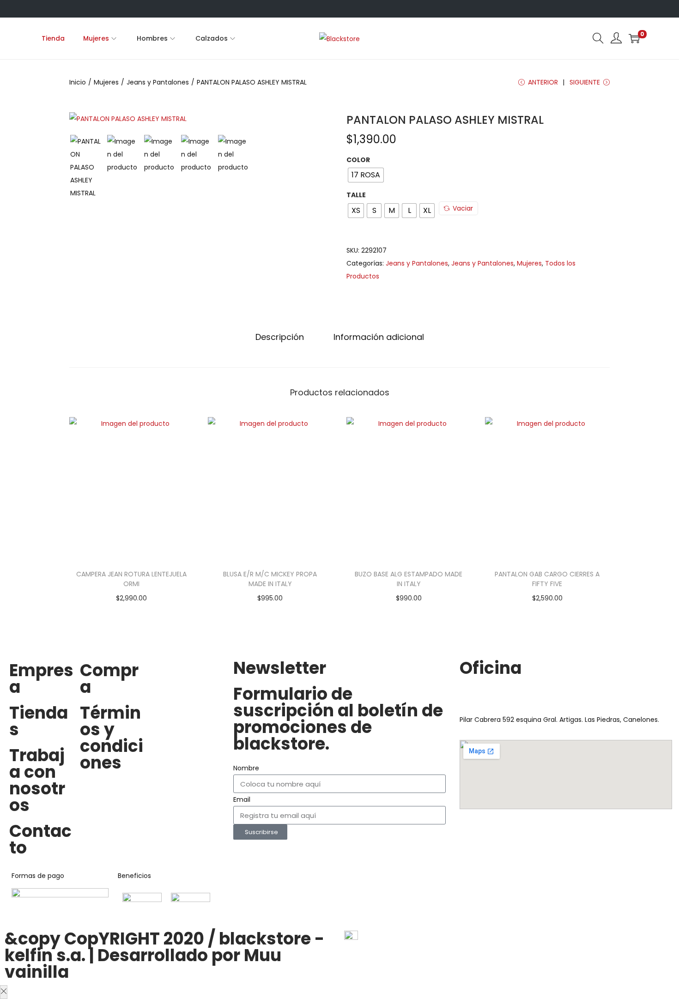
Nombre (246, 768)
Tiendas (38, 721)
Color (358, 159)
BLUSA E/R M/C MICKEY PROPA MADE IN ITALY (270, 578)
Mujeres (106, 82)
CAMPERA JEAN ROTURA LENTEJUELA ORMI (131, 578)
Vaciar (463, 208)
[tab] (279, 337)
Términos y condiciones (111, 738)
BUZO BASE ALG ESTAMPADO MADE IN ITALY (408, 578)
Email (241, 799)
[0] (634, 38)
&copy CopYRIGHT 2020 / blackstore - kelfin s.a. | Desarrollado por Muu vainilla (164, 955)
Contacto (40, 839)
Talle (356, 195)
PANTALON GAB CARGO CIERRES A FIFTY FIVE (547, 578)
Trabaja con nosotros (37, 780)
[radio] (365, 175)
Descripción (279, 337)
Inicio (77, 82)
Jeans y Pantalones (158, 82)
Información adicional (378, 337)
